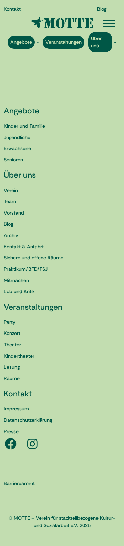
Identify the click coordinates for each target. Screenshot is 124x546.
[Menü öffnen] (109, 23)
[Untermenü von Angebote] (37, 42)
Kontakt (18, 393)
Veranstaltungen (33, 307)
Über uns (20, 175)
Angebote (21, 111)
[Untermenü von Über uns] (115, 42)
